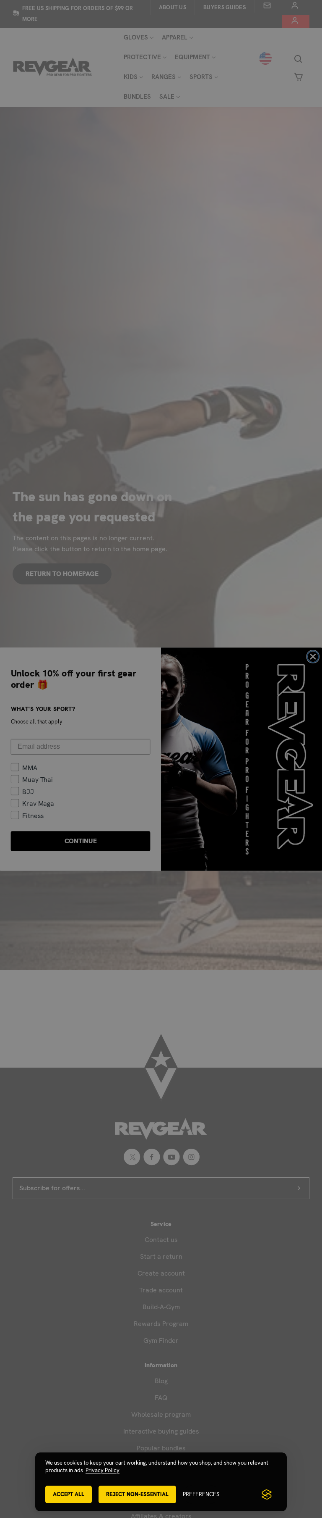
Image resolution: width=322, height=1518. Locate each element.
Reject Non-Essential (137, 1494)
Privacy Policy (102, 1470)
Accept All (68, 1494)
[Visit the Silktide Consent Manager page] (267, 1494)
